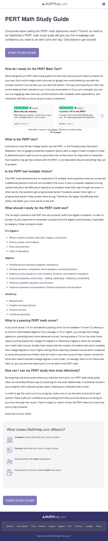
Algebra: (9, 258)
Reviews (42, 526)
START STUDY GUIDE (22, 53)
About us (10, 526)
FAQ (69, 526)
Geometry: (11, 294)
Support (61, 526)
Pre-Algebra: (12, 230)
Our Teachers (22, 526)
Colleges (89, 526)
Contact (52, 526)
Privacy (99, 526)
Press (33, 526)
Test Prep (78, 526)
